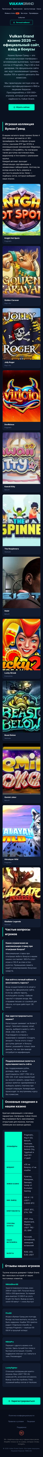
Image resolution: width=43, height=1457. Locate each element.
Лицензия (31, 1421)
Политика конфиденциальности (21, 1415)
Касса (39, 9)
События (21, 17)
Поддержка (21, 1427)
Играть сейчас (23, 107)
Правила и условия (16, 1421)
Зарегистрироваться (23, 1401)
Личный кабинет (23, 22)
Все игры (24, 13)
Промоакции (6, 9)
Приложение (18, 9)
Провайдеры (33, 13)
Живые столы (12, 13)
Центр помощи (29, 9)
